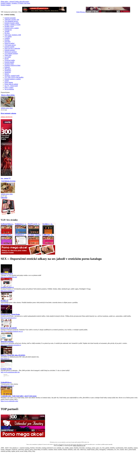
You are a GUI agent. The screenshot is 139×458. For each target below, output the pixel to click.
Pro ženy (7, 33)
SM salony (8, 69)
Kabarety (7, 67)
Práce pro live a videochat (12, 48)
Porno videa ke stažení (11, 84)
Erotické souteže (9, 46)
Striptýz (7, 74)
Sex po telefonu (9, 89)
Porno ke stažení (9, 43)
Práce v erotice (9, 87)
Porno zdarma (9, 82)
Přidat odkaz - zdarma (7, 1)
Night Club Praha (25, 3)
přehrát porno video (7, 108)
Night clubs (8, 55)
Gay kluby (8, 57)
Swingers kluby (9, 63)
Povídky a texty (9, 26)
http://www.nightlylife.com (9, 277)
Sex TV (17, 3)
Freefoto (7, 40)
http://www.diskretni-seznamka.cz (11, 345)
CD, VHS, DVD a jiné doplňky (14, 77)
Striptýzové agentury (11, 52)
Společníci (8, 72)
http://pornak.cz (5, 304)
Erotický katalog (6, 5)
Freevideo (7, 41)
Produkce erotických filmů (12, 65)
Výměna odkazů (19, 1)
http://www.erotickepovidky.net (10, 372)
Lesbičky (7, 38)
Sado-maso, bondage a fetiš (13, 35)
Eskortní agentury (10, 50)
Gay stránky (8, 36)
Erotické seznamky (10, 18)
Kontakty (26, 1)
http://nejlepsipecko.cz (7, 386)
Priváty (7, 58)
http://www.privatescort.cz (8, 318)
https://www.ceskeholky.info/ (9, 401)
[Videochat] (8, 214)
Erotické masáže (9, 62)
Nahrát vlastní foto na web (79, 445)
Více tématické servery (11, 21)
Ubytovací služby (10, 60)
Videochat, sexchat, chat (12, 19)
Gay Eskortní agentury (11, 53)
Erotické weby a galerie (12, 28)
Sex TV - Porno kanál (11, 86)
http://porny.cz (5, 358)
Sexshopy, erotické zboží (12, 75)
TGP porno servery (10, 45)
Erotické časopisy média (12, 23)
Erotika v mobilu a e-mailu (12, 24)
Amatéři (7, 31)
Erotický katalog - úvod (8, 3)
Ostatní (7, 80)
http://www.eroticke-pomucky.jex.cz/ (12, 331)
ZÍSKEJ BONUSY (6, 117)
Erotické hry (8, 29)
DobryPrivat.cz (80, 12)
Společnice (8, 70)
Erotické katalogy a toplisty (13, 79)
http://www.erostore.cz (7, 290)
